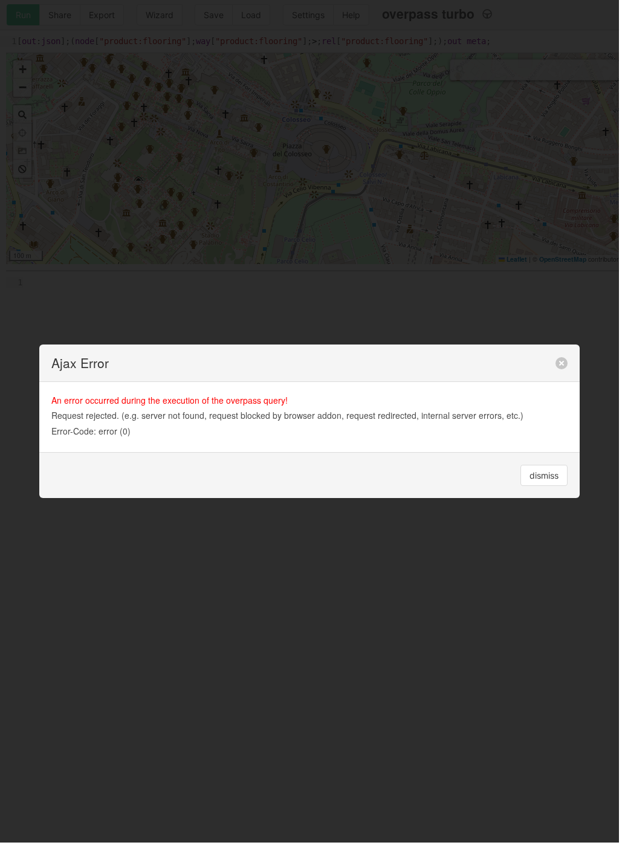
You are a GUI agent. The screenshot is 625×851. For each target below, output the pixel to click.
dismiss (544, 475)
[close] (561, 363)
